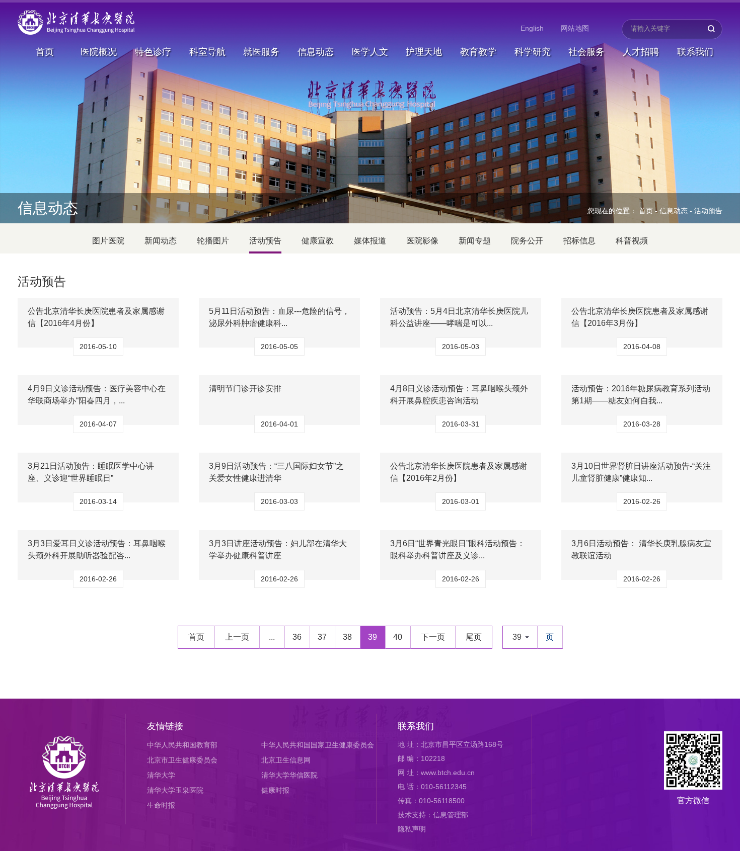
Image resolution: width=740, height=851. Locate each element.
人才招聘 (641, 52)
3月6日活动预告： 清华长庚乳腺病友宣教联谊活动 (641, 549)
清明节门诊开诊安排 (245, 388)
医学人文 (370, 52)
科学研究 (532, 52)
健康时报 (275, 790)
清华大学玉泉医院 (175, 790)
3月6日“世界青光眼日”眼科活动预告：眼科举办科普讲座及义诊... (457, 549)
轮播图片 (213, 240)
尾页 (474, 637)
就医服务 (261, 52)
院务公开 (527, 240)
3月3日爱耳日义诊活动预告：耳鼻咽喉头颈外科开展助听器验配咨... (97, 549)
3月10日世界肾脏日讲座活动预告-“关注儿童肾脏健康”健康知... (641, 472)
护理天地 (424, 52)
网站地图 (575, 28)
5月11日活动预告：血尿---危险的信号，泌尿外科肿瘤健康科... (279, 317)
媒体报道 (370, 240)
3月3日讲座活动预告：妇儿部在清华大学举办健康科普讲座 (278, 549)
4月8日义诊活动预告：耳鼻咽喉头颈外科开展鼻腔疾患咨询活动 (459, 394)
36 (297, 637)
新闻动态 (160, 240)
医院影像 (422, 240)
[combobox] (520, 637)
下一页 (433, 637)
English (532, 28)
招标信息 (579, 240)
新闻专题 (475, 240)
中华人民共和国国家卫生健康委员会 (317, 745)
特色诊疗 (153, 52)
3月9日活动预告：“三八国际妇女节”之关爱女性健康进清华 (276, 472)
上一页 (237, 637)
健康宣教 (318, 240)
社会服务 (586, 52)
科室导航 (207, 52)
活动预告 (708, 211)
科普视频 (632, 240)
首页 (45, 52)
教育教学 (478, 52)
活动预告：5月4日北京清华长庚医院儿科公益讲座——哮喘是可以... (459, 317)
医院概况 (99, 52)
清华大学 (161, 775)
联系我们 (695, 52)
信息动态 (316, 52)
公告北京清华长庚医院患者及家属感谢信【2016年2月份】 (458, 472)
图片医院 (108, 240)
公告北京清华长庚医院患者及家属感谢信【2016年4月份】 (96, 317)
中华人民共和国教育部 (182, 745)
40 (397, 637)
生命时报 (161, 805)
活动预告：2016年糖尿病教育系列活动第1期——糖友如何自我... (640, 394)
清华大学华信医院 (289, 775)
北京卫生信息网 (286, 760)
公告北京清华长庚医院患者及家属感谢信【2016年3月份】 (639, 317)
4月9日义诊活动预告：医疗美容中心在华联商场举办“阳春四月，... (97, 394)
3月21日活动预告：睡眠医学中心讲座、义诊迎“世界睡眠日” (91, 472)
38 (347, 637)
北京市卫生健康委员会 (182, 760)
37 (322, 637)
